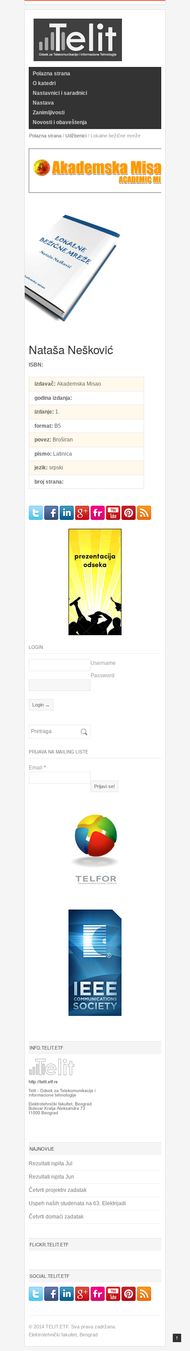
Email (37, 768)
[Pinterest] (129, 513)
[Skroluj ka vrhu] (177, 1338)
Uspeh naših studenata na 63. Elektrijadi (77, 1203)
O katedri (44, 83)
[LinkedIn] (67, 513)
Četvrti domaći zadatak (56, 1217)
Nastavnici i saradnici (60, 93)
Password (102, 675)
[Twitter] (36, 513)
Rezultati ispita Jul (50, 1163)
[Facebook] (51, 513)
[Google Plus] (82, 513)
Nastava (43, 103)
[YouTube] (113, 513)
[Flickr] (98, 513)
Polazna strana (51, 73)
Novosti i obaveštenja (60, 122)
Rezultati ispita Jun (51, 1177)
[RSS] (144, 513)
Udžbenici (76, 135)
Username (103, 663)
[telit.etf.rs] (78, 55)
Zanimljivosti (49, 112)
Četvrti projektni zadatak (58, 1190)
